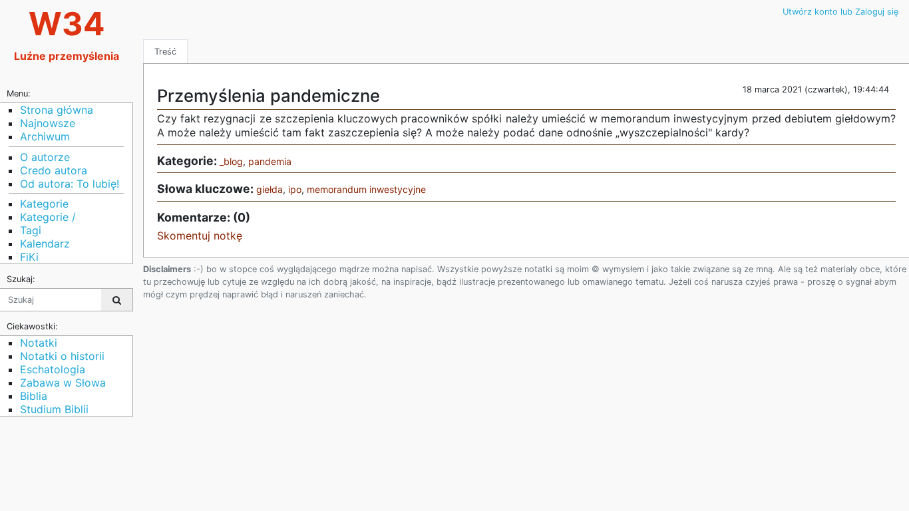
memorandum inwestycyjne (366, 189)
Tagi (30, 230)
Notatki (38, 342)
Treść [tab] (165, 52)
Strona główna (56, 109)
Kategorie (44, 203)
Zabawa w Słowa (63, 382)
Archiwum (45, 136)
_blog (231, 161)
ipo (294, 189)
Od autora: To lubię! (69, 183)
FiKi (29, 256)
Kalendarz (45, 243)
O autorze (45, 157)
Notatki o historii (62, 356)
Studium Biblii (54, 409)
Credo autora (53, 170)
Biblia (33, 396)
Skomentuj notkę (199, 235)
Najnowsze (47, 123)
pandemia (269, 161)
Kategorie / (48, 217)
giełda (269, 189)
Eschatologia (52, 369)
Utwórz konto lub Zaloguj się (840, 12)
